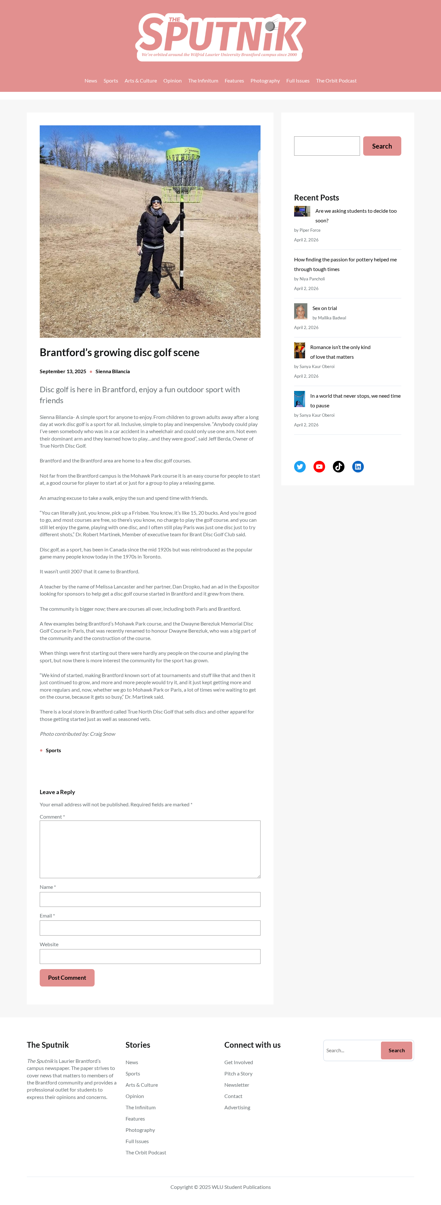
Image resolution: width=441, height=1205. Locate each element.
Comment (52, 816)
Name (48, 887)
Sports (53, 750)
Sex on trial (325, 308)
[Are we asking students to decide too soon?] (302, 212)
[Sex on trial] (300, 312)
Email (47, 915)
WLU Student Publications (241, 1187)
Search (382, 146)
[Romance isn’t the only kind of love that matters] (299, 351)
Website (49, 944)
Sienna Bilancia (113, 371)
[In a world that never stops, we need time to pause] (299, 400)
